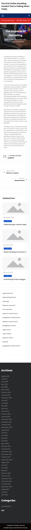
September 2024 (6, 427)
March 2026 (5, 390)
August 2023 (5, 462)
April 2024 (4, 441)
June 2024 (4, 435)
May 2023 (4, 470)
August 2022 (5, 489)
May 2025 (4, 406)
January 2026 (5, 395)
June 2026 (4, 382)
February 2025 (6, 414)
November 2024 (6, 422)
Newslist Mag (8, 528)
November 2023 (6, 454)
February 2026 (6, 392)
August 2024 (5, 430)
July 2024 (4, 433)
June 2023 (4, 468)
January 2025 (5, 417)
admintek (11, 158)
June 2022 (4, 495)
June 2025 (4, 403)
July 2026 (4, 379)
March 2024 (5, 444)
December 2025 (6, 398)
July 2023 (4, 465)
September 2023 (6, 460)
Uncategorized (7, 221)
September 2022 (6, 487)
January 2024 (5, 449)
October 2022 (5, 484)
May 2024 (4, 438)
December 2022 (6, 479)
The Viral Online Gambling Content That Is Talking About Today (15, 6)
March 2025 (5, 411)
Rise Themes (23, 528)
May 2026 (4, 384)
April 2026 (4, 387)
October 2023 (5, 457)
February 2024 (6, 446)
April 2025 (4, 409)
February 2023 (6, 473)
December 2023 (6, 452)
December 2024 (6, 419)
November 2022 (6, 481)
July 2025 (4, 400)
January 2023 (5, 476)
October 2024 (5, 425)
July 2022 (4, 492)
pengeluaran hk (6, 516)
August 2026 (5, 376)
